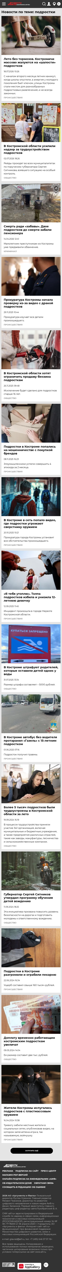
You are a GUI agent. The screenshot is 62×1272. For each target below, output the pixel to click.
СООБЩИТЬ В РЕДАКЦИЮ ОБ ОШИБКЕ (23, 1187)
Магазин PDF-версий (15, 1175)
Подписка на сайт (26, 1171)
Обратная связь (43, 1183)
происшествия (13, 98)
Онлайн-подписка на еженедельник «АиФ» (29, 1179)
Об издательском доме (17, 1183)
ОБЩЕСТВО (10, 178)
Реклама (7, 1171)
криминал (10, 251)
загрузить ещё (31, 1151)
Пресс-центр (48, 1171)
